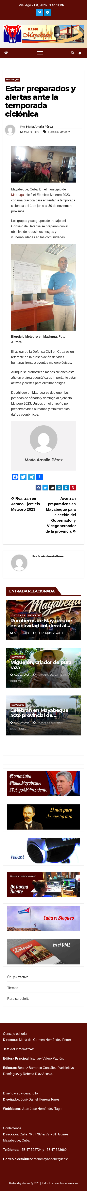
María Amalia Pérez (39, 126)
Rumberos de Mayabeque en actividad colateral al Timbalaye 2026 (41, 626)
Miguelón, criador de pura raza (40, 664)
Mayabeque (12, 79)
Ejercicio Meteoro (59, 131)
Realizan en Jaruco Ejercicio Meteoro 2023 (25, 504)
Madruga (17, 195)
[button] (72, 53)
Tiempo (12, 988)
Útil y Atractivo (17, 977)
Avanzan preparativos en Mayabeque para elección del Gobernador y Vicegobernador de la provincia (61, 514)
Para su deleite (18, 998)
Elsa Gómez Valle (50, 633)
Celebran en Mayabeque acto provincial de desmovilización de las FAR (42, 715)
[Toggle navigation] (40, 52)
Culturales (18, 615)
